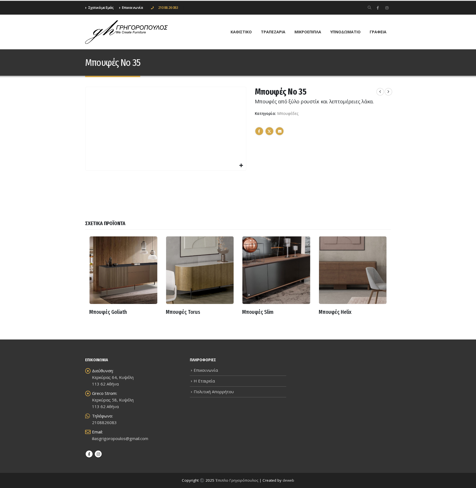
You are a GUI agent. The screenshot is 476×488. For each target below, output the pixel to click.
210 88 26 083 (168, 7)
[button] (369, 8)
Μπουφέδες (287, 113)
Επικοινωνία (206, 370)
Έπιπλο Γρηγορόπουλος (236, 480)
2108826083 (104, 422)
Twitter (269, 131)
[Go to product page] (123, 270)
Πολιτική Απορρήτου (214, 391)
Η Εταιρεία (204, 381)
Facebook (259, 131)
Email (279, 131)
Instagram (98, 454)
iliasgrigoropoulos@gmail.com (120, 438)
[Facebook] (378, 8)
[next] (388, 92)
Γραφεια (378, 31)
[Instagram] (387, 8)
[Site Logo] (126, 32)
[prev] (380, 92)
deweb (288, 480)
